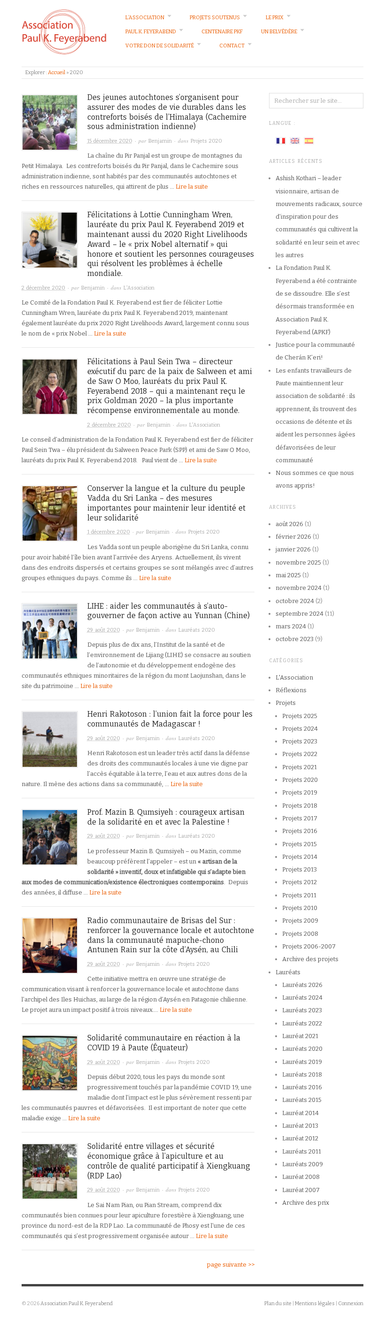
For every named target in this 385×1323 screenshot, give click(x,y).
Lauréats (288, 972)
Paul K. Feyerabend (150, 32)
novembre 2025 (298, 562)
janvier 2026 (293, 549)
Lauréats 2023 (302, 1010)
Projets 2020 (206, 141)
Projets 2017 (299, 818)
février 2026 (293, 536)
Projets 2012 (299, 882)
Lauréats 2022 (302, 1023)
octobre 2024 (295, 600)
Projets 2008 (300, 933)
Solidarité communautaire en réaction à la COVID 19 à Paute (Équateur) (163, 1042)
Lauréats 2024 (302, 997)
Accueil (56, 72)
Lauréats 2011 (301, 1151)
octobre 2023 (295, 638)
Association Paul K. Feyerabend (76, 1303)
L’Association (144, 18)
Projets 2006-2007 (309, 946)
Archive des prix (305, 1202)
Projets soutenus (215, 18)
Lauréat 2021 (300, 1036)
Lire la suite (192, 186)
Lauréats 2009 (302, 1164)
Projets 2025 (299, 715)
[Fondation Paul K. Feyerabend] (64, 31)
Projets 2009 (300, 920)
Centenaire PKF (222, 32)
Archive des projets (310, 959)
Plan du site (278, 1303)
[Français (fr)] (281, 140)
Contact (232, 46)
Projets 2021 (299, 767)
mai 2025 (288, 575)
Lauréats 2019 (302, 1061)
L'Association (138, 288)
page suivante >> (230, 1264)
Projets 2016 (299, 830)
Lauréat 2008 (301, 1176)
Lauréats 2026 (302, 984)
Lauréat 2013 (300, 1125)
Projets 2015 (299, 844)
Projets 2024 (300, 728)
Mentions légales (315, 1303)
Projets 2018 (299, 805)
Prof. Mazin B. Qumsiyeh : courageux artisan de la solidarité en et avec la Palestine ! (166, 817)
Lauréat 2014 (300, 1113)
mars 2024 (291, 626)
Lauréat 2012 (300, 1138)
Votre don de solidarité (159, 46)
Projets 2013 (299, 869)
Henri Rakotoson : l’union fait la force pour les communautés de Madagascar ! (170, 719)
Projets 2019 (299, 792)
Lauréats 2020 (196, 630)
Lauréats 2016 (302, 1087)
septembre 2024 (299, 613)
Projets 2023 (299, 741)
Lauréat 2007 (301, 1189)
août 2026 (289, 524)
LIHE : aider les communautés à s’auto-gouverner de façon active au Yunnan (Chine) (168, 611)
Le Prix (275, 18)
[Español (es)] (309, 140)
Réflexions (291, 690)
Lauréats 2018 (302, 1074)
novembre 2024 (299, 587)
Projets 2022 (299, 753)
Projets (286, 702)
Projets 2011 (299, 895)
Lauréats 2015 (302, 1099)
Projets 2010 (299, 907)
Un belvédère (279, 32)
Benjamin (160, 141)
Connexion (350, 1303)
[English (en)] (295, 140)
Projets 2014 (299, 856)
